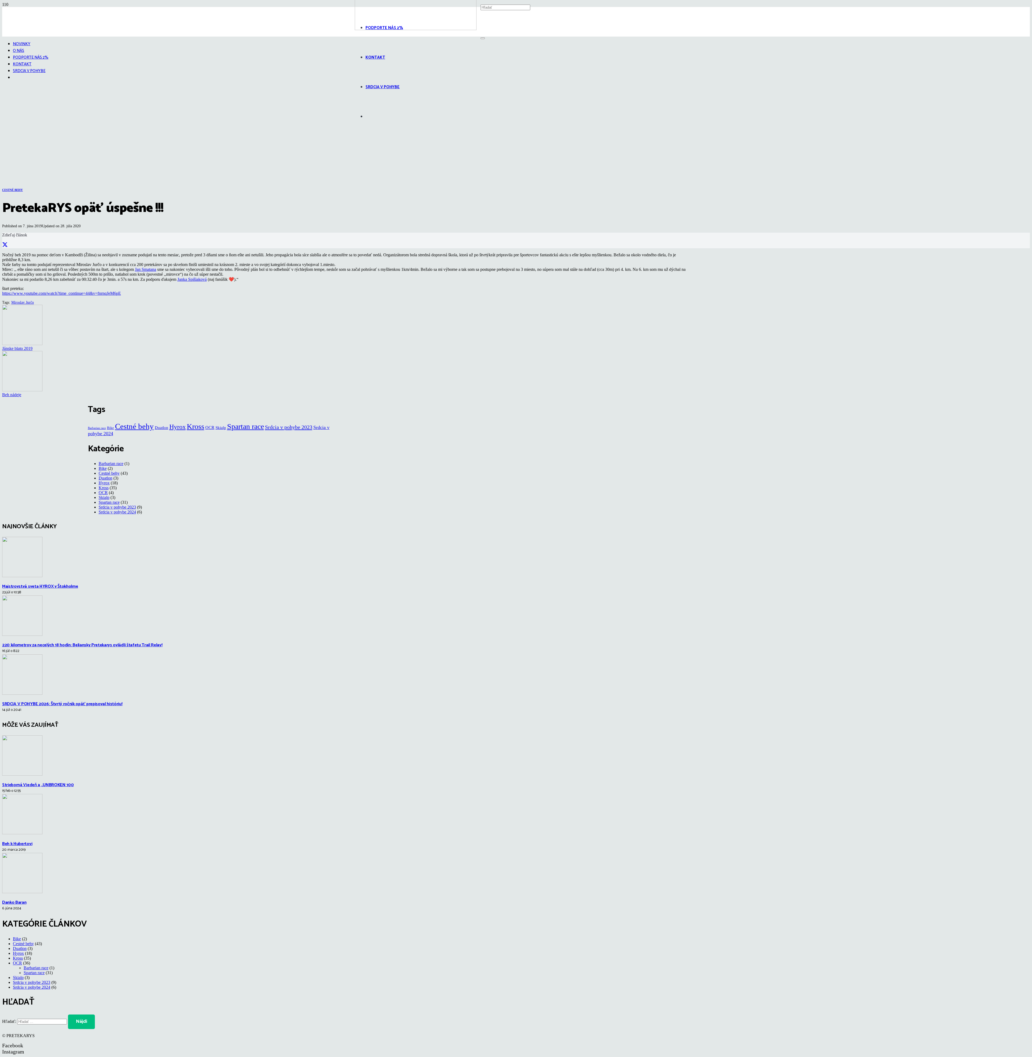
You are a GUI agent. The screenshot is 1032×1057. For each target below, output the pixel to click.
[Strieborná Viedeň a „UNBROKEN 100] (22, 774)
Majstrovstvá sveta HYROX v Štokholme (40, 586)
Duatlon (161, 427)
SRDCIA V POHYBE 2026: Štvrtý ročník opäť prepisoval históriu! (62, 704)
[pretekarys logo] (415, 28)
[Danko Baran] (22, 891)
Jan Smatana (145, 269)
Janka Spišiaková (192, 279)
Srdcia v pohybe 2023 (288, 427)
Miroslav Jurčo (22, 302)
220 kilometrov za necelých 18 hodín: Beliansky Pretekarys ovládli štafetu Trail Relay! (82, 645)
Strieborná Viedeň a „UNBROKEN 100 (38, 785)
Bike (110, 428)
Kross (195, 426)
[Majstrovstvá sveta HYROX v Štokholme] (22, 575)
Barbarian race (97, 428)
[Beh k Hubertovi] (22, 833)
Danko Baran (14, 902)
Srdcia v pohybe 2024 (117, 512)
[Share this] (5, 245)
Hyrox (177, 426)
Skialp (221, 427)
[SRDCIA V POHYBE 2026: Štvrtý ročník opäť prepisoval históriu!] (22, 693)
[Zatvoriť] (483, 38)
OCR (209, 427)
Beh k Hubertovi (17, 843)
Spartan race (245, 426)
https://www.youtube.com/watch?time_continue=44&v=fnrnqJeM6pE (61, 293)
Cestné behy (134, 426)
